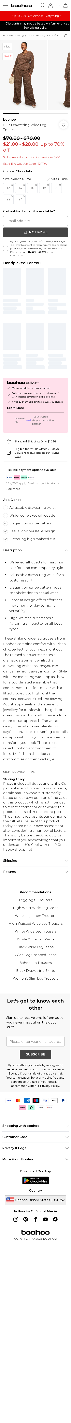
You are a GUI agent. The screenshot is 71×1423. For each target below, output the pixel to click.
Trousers (45, 900)
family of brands (39, 1073)
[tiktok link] (55, 1219)
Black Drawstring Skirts (35, 971)
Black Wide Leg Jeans (35, 947)
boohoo (9, 119)
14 (20, 188)
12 (8, 188)
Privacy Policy (35, 251)
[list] (35, 16)
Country (35, 1190)
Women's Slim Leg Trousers (35, 978)
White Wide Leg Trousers (35, 931)
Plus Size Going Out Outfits (43, 35)
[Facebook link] (35, 1219)
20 (56, 188)
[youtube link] (45, 1219)
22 (8, 199)
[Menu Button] (5, 5)
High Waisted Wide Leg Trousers (36, 923)
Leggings (27, 900)
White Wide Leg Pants (35, 939)
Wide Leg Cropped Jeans (35, 955)
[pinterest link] (25, 1219)
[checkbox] (5, 248)
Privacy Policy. (50, 1086)
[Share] (65, 35)
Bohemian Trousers (35, 963)
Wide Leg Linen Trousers (35, 916)
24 (20, 199)
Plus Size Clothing (13, 35)
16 (32, 188)
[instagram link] (15, 1219)
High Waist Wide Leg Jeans (35, 908)
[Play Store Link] (35, 1180)
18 (44, 188)
